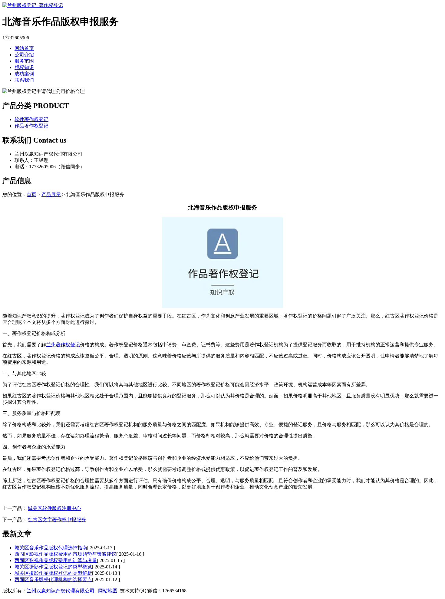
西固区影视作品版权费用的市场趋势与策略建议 (65, 554)
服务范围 (24, 61)
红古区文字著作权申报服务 (57, 519)
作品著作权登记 (31, 125)
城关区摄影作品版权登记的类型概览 (53, 566)
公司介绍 (24, 54)
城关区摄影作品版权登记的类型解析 (53, 573)
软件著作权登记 (31, 119)
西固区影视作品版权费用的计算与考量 (56, 560)
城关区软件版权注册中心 (54, 508)
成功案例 (24, 73)
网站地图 (107, 590)
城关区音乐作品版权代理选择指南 (51, 547)
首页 (31, 194)
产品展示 (51, 194)
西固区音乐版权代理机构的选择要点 (53, 579)
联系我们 (24, 80)
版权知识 (24, 67)
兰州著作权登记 (63, 344)
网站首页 (24, 48)
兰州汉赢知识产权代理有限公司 (60, 590)
